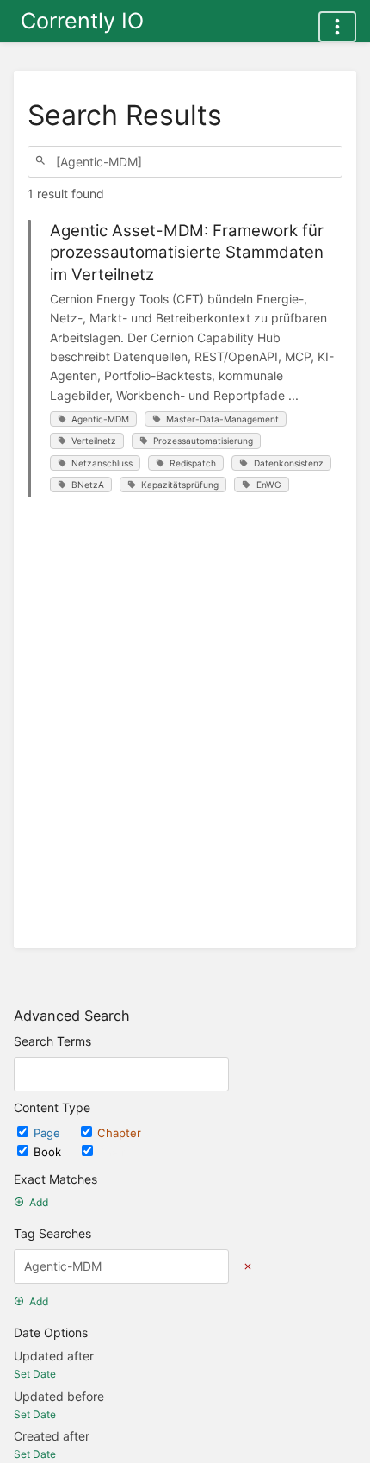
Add (38, 1202)
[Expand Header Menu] (337, 26)
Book (49, 1152)
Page (49, 1133)
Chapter (119, 1133)
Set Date (35, 1373)
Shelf (112, 1152)
